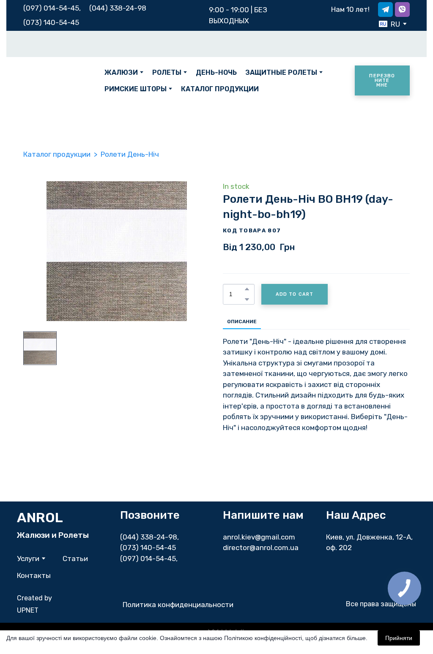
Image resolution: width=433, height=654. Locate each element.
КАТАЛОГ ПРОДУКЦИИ (220, 89)
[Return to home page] (57, 80)
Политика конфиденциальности (178, 604)
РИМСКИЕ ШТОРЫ (135, 89)
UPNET (27, 610)
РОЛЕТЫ (166, 72)
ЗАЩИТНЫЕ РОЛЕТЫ (281, 72)
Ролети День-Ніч (130, 154)
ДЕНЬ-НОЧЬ (216, 72)
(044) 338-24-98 (148, 537)
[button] (385, 9)
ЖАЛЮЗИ (121, 72)
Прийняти (398, 638)
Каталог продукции (56, 154)
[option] (389, 24)
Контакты (34, 575)
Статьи (75, 558)
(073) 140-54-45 (51, 22)
